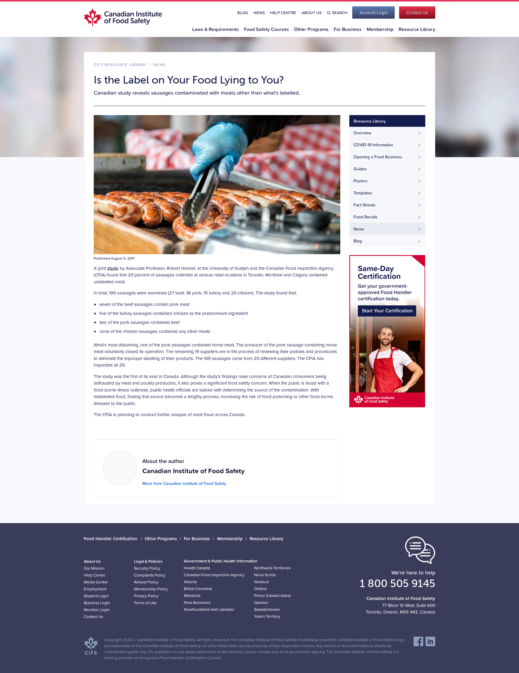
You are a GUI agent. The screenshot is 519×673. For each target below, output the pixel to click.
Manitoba (192, 595)
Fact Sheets (364, 205)
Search (340, 12)
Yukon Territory (267, 616)
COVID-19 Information (373, 145)
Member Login (97, 609)
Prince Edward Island (272, 595)
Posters (361, 181)
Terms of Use (145, 602)
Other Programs (311, 29)
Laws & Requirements (215, 29)
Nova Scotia (265, 574)
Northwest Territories (272, 568)
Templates (363, 193)
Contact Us (93, 616)
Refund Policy (146, 582)
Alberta (190, 581)
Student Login (96, 595)
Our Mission (94, 568)
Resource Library (417, 29)
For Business (348, 29)
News (259, 12)
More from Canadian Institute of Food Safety (184, 483)
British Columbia (198, 588)
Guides (360, 169)
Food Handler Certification (111, 538)
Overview (362, 133)
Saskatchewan (267, 609)
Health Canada (197, 568)
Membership (380, 29)
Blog (242, 12)
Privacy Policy (146, 595)
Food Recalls (366, 217)
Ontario (260, 588)
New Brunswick (197, 602)
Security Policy (147, 568)
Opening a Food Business (378, 157)
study (113, 268)
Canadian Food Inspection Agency (214, 574)
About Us (312, 12)
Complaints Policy (149, 575)
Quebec (261, 602)
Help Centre (283, 12)
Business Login (97, 602)
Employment (95, 589)
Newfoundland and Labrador (209, 609)
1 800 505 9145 (397, 583)
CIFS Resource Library (120, 64)
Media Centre (96, 582)
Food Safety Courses (266, 29)
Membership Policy (151, 589)
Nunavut (261, 581)
